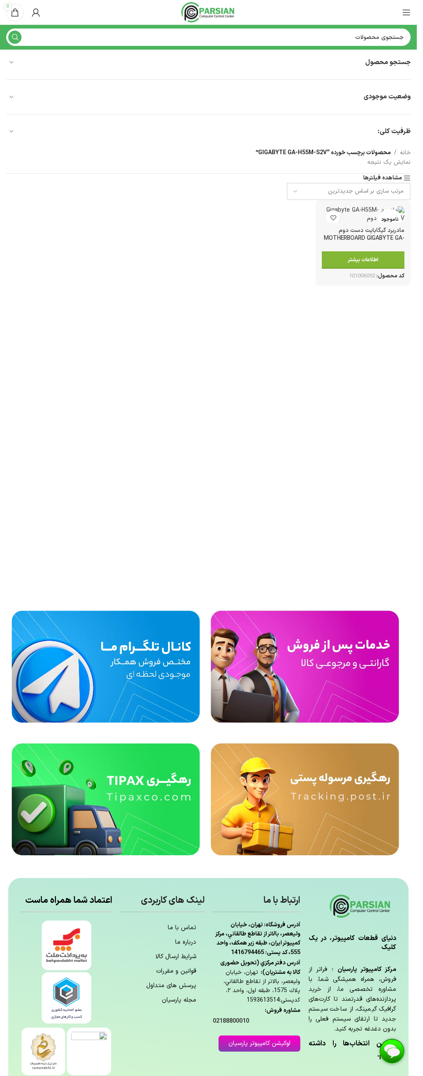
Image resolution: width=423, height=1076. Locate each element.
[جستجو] (14, 37)
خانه (405, 152)
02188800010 (231, 1021)
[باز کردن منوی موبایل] (406, 12)
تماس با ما (182, 928)
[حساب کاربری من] (36, 12)
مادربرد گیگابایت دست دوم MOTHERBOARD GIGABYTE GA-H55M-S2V (364, 238)
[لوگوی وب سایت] (208, 12)
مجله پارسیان (179, 1000)
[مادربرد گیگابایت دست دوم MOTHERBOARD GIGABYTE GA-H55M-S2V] (363, 214)
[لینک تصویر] (304, 666)
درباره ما (185, 942)
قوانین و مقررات (176, 971)
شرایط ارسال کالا (175, 956)
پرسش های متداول (171, 985)
